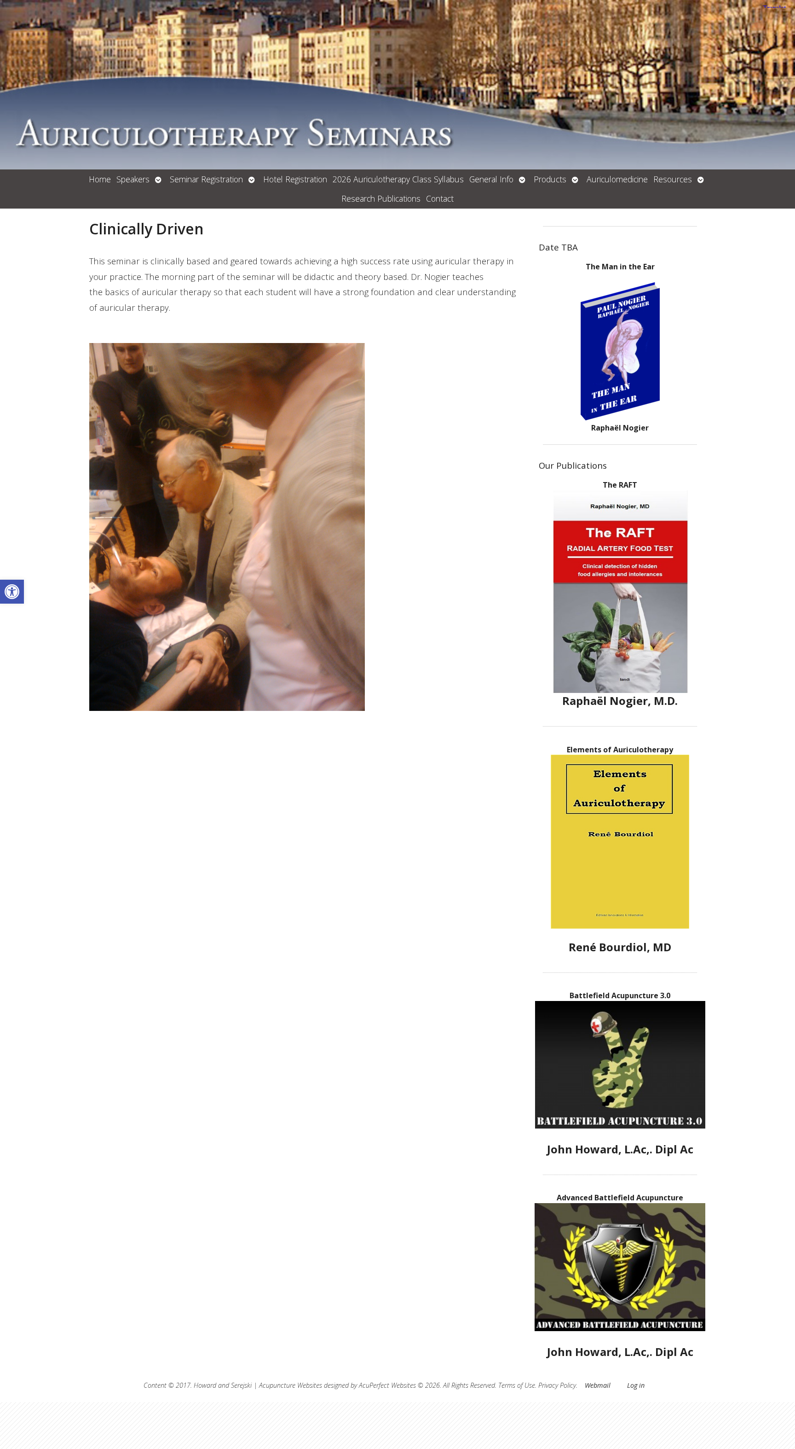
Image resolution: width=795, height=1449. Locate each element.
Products (550, 179)
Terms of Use (516, 1385)
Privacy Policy (557, 1385)
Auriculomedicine (617, 179)
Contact (440, 198)
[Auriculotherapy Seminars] (397, 84)
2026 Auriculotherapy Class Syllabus (398, 179)
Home (100, 179)
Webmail (598, 1385)
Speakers (133, 179)
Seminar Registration (206, 179)
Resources (672, 179)
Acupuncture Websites (290, 1385)
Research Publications (381, 198)
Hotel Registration (295, 179)
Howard (205, 1385)
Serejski (241, 1385)
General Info (491, 179)
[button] (12, 592)
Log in (636, 1385)
